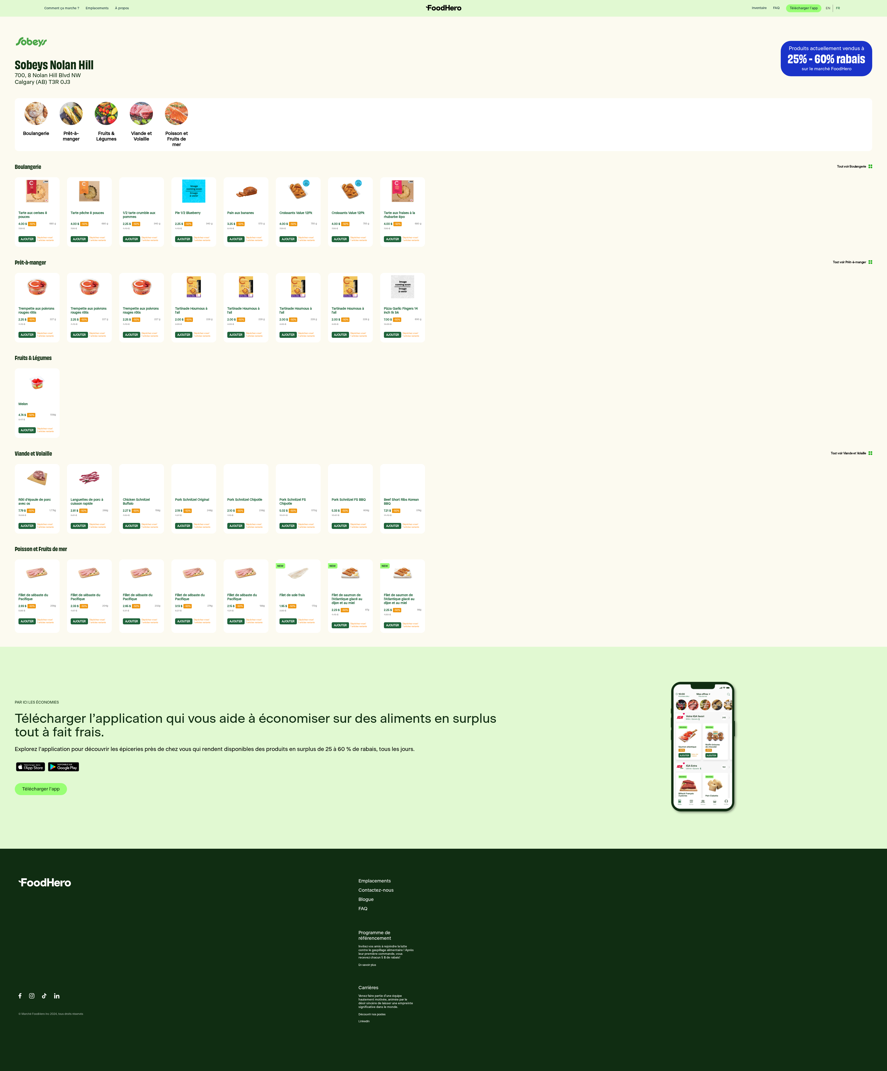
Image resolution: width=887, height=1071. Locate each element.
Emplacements (374, 881)
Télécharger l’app (41, 789)
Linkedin (364, 1021)
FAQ (363, 908)
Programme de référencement (374, 936)
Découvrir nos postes (372, 1014)
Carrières (368, 988)
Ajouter (27, 239)
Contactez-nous (376, 890)
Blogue (366, 899)
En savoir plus (367, 965)
